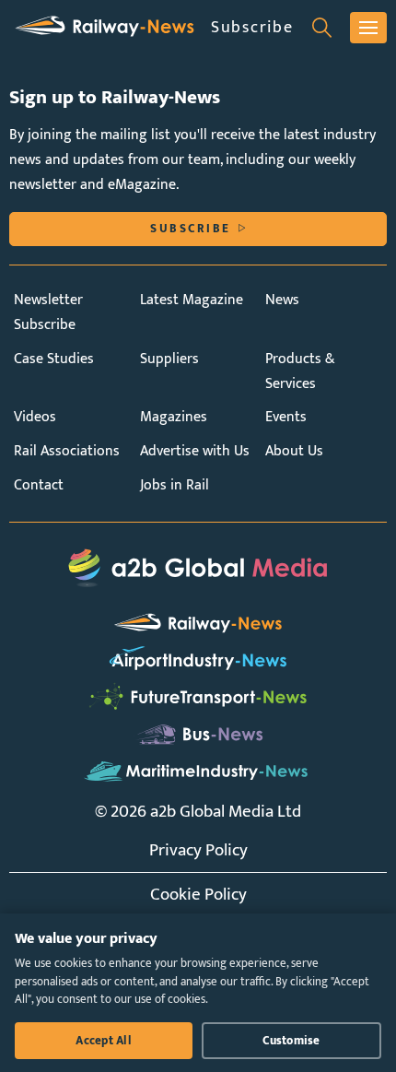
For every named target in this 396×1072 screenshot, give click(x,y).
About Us (294, 451)
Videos (35, 417)
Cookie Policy (198, 894)
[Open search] (322, 27)
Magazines (173, 417)
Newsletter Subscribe (48, 312)
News (282, 300)
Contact (39, 485)
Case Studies (54, 359)
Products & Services (300, 371)
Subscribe (252, 27)
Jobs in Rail (174, 485)
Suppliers (169, 359)
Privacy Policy (198, 850)
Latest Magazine (191, 300)
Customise (291, 1041)
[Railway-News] (104, 27)
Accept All (104, 1041)
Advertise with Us (195, 451)
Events (286, 417)
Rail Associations (67, 451)
